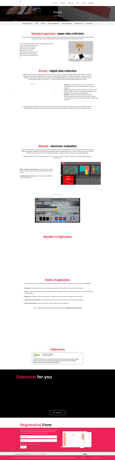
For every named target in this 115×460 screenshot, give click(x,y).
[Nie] (113, 457)
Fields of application (67, 23)
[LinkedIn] (86, 454)
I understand (82, 457)
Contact (84, 3)
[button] (13, 93)
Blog (77, 3)
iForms (37, 23)
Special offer (89, 23)
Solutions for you (79, 23)
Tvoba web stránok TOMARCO (38, 454)
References (71, 3)
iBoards (43, 23)
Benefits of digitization (53, 23)
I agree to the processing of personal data (30, 444)
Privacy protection (95, 457)
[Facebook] (84, 454)
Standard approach (27, 23)
